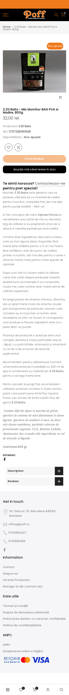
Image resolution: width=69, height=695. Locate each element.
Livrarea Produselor (16, 580)
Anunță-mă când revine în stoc (34, 169)
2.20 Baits (25, 126)
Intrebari (9, 455)
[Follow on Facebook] (4, 549)
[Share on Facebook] (4, 459)
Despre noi (10, 574)
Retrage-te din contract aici (22, 586)
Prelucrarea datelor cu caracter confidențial (34, 619)
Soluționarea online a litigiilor (23, 651)
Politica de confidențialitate (22, 625)
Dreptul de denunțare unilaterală (26, 612)
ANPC (6, 645)
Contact (9, 567)
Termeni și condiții (15, 606)
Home (7, 27)
